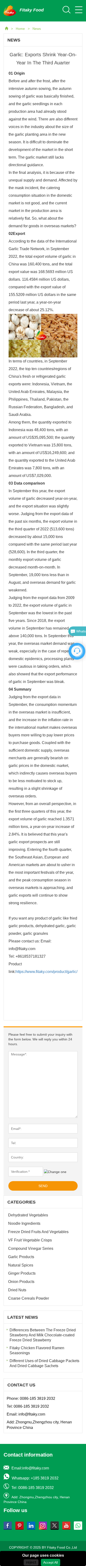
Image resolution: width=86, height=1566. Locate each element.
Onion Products (21, 1282)
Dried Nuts (17, 1290)
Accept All (50, 1562)
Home (21, 29)
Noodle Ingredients (24, 1223)
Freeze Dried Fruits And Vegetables (38, 1232)
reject (31, 1562)
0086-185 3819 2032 (37, 1398)
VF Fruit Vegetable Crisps (30, 1240)
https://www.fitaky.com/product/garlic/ (46, 972)
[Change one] (55, 1171)
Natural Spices (20, 1265)
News (36, 29)
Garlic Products (21, 1257)
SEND (43, 1186)
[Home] (7, 29)
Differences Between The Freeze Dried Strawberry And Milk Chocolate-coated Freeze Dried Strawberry (43, 1335)
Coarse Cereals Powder (28, 1298)
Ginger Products (22, 1273)
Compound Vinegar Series (30, 1248)
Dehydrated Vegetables (28, 1215)
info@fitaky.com (31, 1414)
